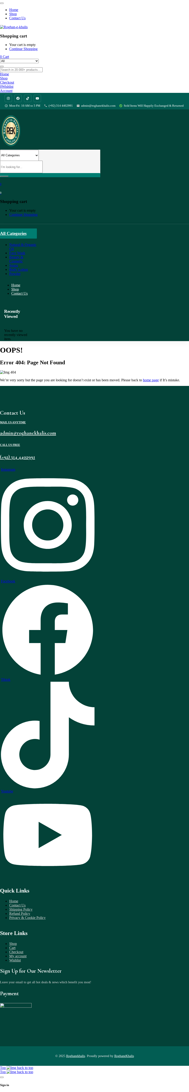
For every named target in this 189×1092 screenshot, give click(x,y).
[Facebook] (18, 98)
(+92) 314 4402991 (61, 105)
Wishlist (15, 960)
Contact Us (17, 905)
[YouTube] (37, 98)
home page (151, 380)
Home (13, 901)
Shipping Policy (20, 909)
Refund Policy (19, 913)
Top (3, 1068)
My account (18, 956)
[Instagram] (8, 98)
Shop (13, 944)
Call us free (10, 445)
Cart (12, 948)
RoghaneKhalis (124, 1056)
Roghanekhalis (75, 1056)
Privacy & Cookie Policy (27, 918)
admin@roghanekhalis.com (98, 105)
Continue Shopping (23, 49)
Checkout (16, 952)
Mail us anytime (13, 422)
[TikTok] (27, 98)
